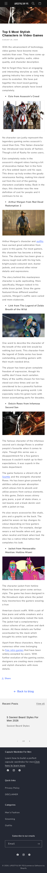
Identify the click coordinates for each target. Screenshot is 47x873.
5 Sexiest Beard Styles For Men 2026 (22, 719)
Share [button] (8, 678)
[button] (6, 3)
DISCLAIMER (11, 794)
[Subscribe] (38, 843)
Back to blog (25, 691)
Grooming (10, 819)
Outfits (8, 825)
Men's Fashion (12, 812)
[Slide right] (29, 741)
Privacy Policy (12, 787)
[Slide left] (17, 741)
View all (40, 703)
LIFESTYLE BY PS (17, 866)
